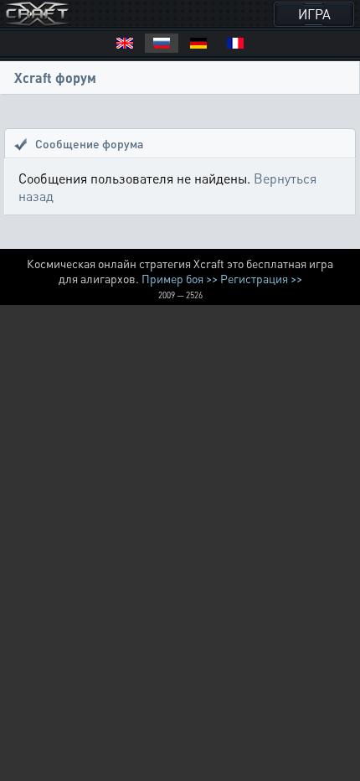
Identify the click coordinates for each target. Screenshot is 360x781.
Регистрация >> (261, 278)
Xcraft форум (55, 77)
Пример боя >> (179, 278)
